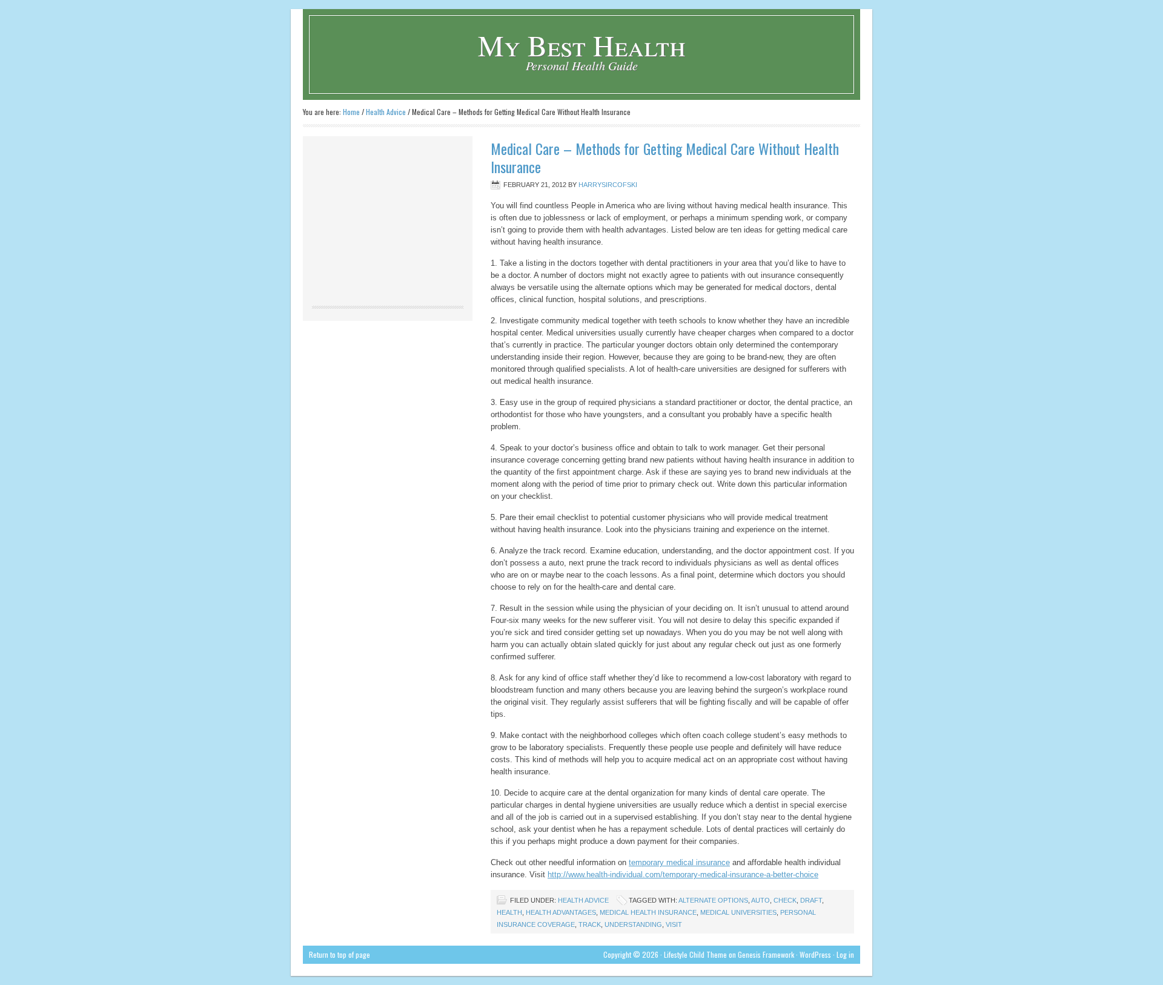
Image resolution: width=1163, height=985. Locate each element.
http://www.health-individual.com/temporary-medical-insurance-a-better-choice (683, 874)
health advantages (561, 912)
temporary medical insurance (679, 862)
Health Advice (583, 900)
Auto (760, 900)
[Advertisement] (387, 221)
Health (509, 912)
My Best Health (582, 44)
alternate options (713, 900)
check (785, 900)
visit (674, 924)
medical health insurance (648, 912)
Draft (811, 900)
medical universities (738, 912)
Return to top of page (339, 954)
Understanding (633, 924)
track (589, 924)
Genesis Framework (766, 954)
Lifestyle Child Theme (695, 954)
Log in (845, 954)
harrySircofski (607, 184)
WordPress (815, 954)
